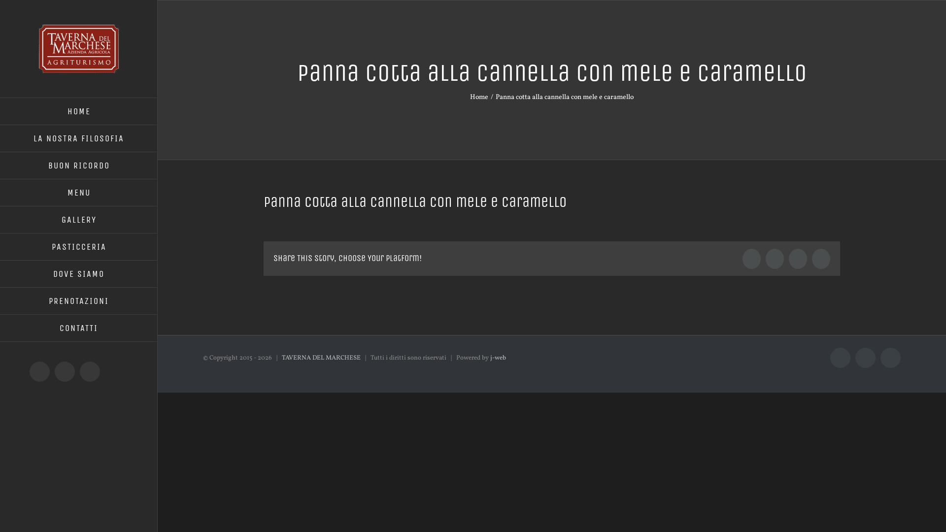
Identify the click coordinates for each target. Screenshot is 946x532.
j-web (498, 358)
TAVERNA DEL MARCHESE (321, 358)
